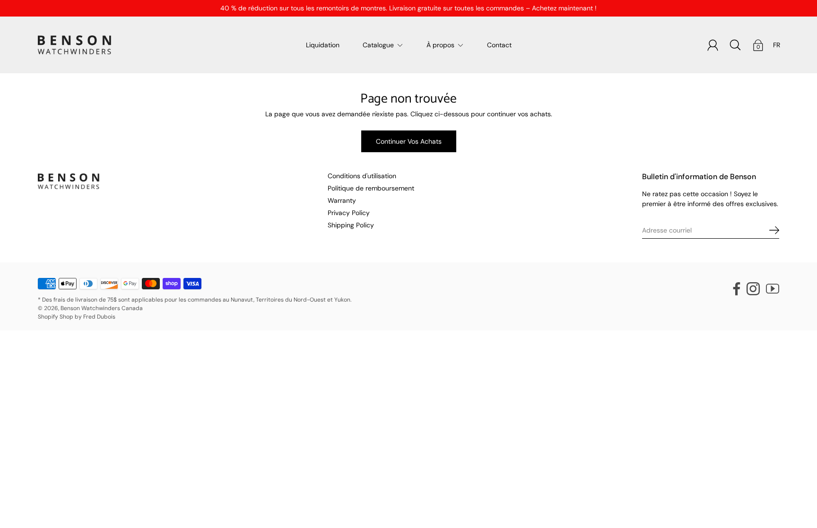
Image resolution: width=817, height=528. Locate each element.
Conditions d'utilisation (362, 176)
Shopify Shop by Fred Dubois (76, 316)
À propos (440, 45)
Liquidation (322, 45)
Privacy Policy (349, 212)
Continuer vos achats (409, 141)
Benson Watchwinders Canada (102, 308)
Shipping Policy (351, 225)
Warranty (342, 200)
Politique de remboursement (371, 188)
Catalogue (378, 45)
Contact (499, 45)
